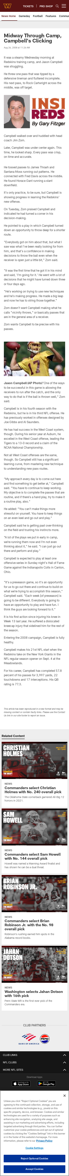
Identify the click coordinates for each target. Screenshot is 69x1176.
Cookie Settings (35, 1147)
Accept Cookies (34, 1169)
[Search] (57, 6)
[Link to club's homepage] (7, 4)
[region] (34, 1133)
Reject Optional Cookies (34, 1158)
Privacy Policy (44, 1140)
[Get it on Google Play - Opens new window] (46, 1085)
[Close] (65, 1096)
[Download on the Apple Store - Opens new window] (21, 1084)
